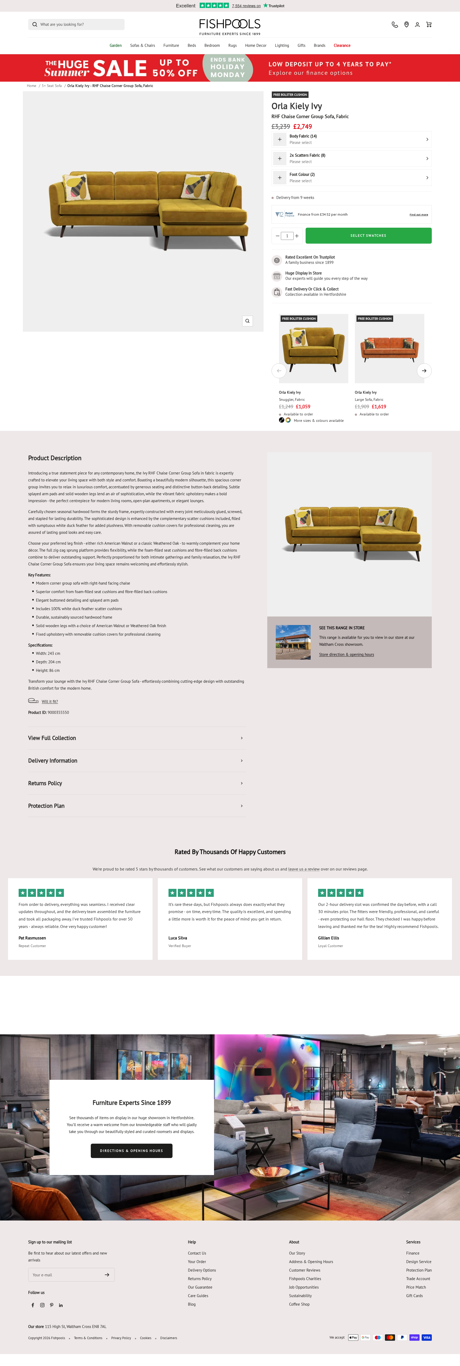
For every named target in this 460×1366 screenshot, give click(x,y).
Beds (192, 45)
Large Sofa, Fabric (369, 399)
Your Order (197, 1261)
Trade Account (418, 1278)
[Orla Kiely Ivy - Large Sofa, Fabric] (389, 348)
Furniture (171, 45)
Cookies (145, 1338)
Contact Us (197, 1253)
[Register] (107, 1275)
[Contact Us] (395, 25)
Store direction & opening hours (346, 654)
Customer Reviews (304, 1270)
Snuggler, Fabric (292, 399)
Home (31, 85)
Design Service (419, 1261)
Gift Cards (414, 1295)
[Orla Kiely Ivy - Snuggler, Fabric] (313, 348)
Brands (319, 45)
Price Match (416, 1287)
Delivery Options (202, 1270)
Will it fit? (50, 701)
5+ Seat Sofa (52, 85)
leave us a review (304, 869)
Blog (192, 1304)
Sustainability (300, 1295)
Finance (413, 1253)
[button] (247, 321)
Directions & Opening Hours (131, 1150)
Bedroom (212, 45)
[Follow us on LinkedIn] (60, 1305)
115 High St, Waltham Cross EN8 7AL (75, 1326)
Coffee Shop (299, 1304)
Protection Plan (419, 1270)
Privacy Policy (121, 1338)
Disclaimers (168, 1338)
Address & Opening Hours (311, 1261)
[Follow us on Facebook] (33, 1305)
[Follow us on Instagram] (42, 1305)
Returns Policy (200, 1278)
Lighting (282, 45)
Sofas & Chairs (142, 45)
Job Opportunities (304, 1287)
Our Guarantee (200, 1287)
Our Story (297, 1253)
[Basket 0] (429, 24)
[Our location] (406, 24)
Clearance (342, 45)
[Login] (417, 24)
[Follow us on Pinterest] (51, 1305)
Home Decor (255, 45)
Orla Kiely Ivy (290, 392)
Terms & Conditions (88, 1338)
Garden (116, 45)
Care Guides (198, 1295)
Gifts (301, 45)
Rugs (232, 45)
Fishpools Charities (305, 1278)
